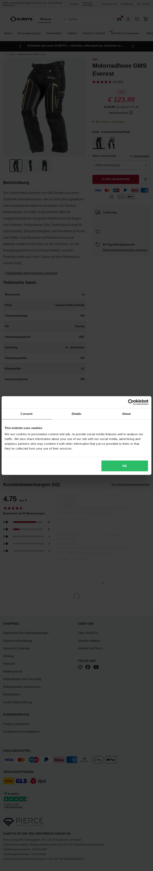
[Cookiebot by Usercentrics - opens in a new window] (131, 402)
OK (124, 466)
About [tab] (126, 413)
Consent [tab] (26, 413)
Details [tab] (76, 413)
